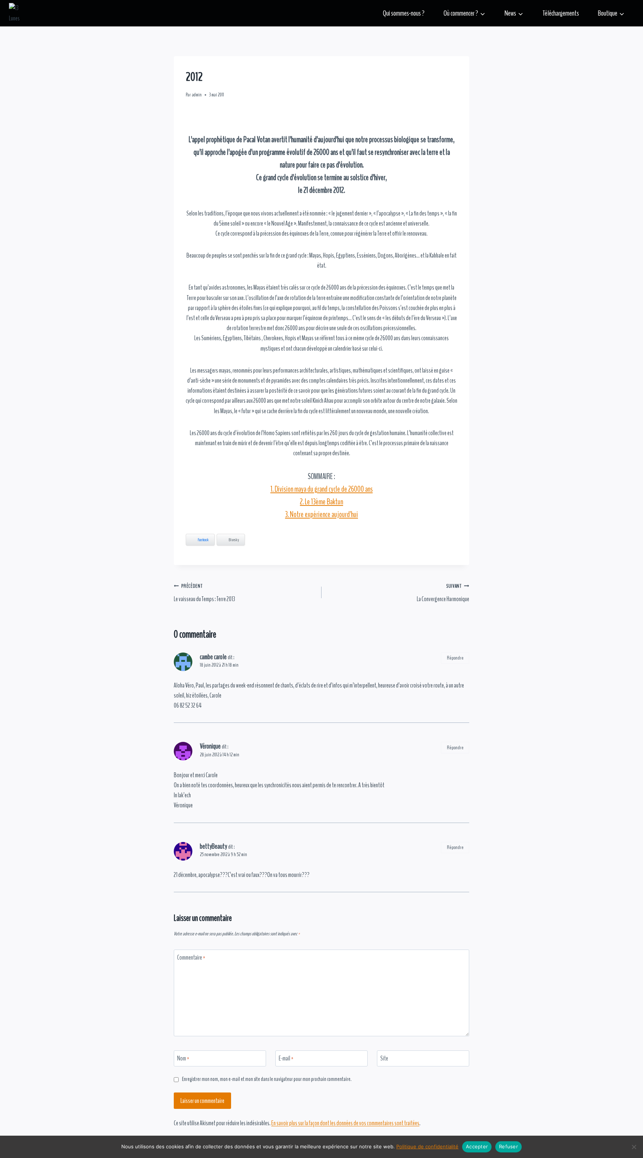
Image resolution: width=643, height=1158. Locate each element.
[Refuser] (633, 1147)
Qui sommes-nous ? (404, 13)
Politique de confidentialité (427, 1146)
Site (384, 1059)
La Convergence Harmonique (443, 593)
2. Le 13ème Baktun (321, 502)
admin (197, 95)
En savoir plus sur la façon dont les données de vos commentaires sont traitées (345, 1123)
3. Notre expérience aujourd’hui (321, 514)
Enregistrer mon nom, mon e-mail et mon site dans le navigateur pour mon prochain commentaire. (267, 1079)
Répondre (455, 657)
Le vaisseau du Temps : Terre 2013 (204, 593)
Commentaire (191, 958)
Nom (183, 1059)
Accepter (477, 1146)
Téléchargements (561, 13)
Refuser (508, 1146)
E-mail (286, 1059)
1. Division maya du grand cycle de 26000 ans (322, 489)
